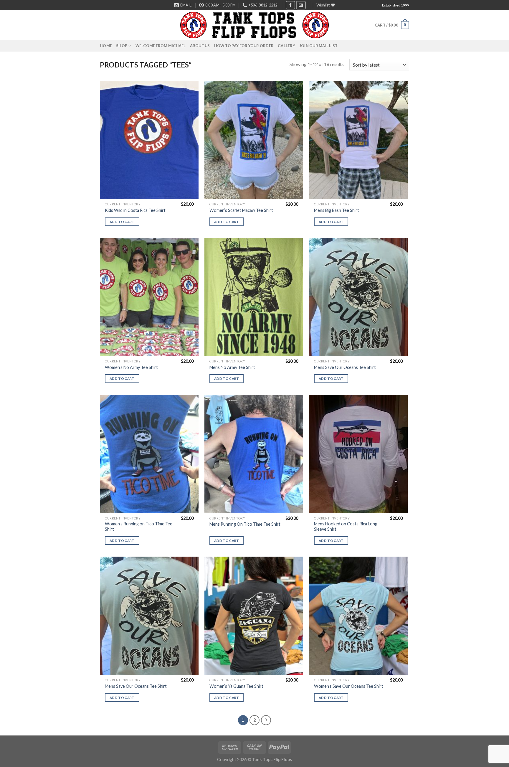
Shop (121, 45)
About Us (200, 45)
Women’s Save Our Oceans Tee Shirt (348, 686)
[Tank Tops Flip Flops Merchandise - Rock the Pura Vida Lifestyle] (254, 25)
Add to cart (122, 222)
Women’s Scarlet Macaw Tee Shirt (241, 210)
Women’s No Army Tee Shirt (131, 367)
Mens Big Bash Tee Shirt (336, 210)
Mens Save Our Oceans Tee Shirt (345, 367)
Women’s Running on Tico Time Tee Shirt (138, 526)
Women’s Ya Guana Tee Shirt (236, 686)
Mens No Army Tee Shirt (232, 367)
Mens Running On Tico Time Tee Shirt (244, 524)
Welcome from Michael (160, 45)
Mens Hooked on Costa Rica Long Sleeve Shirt (345, 526)
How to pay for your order (244, 45)
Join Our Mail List (318, 45)
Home (106, 45)
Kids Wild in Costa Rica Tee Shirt (135, 210)
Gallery (286, 45)
